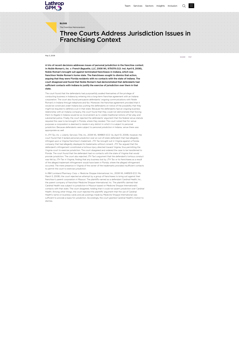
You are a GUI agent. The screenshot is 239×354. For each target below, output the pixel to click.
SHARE (182, 58)
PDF (190, 57)
